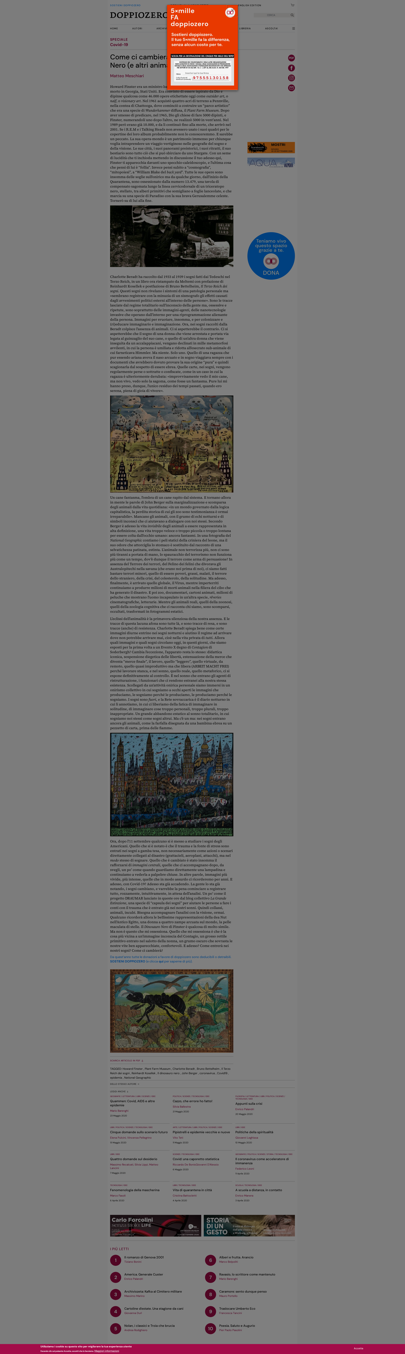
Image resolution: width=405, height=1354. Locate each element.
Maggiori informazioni (106, 1351)
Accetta (358, 1348)
